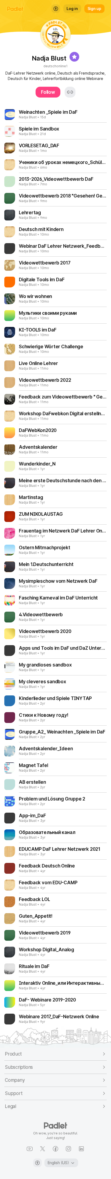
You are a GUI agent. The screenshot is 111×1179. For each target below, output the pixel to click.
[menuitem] (55, 8)
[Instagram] (68, 1148)
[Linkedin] (81, 1148)
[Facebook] (55, 1148)
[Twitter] (42, 1148)
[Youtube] (29, 1148)
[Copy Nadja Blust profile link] (70, 92)
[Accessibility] (37, 1162)
